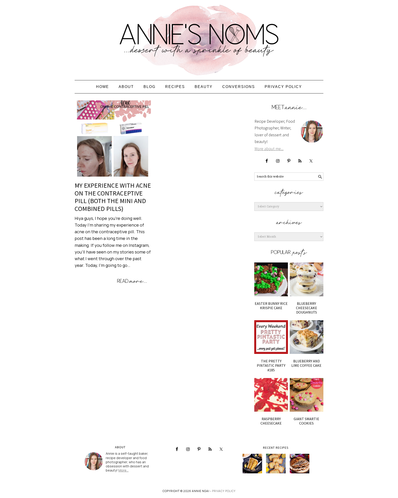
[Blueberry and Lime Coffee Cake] (306, 337)
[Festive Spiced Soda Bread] (299, 463)
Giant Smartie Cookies (306, 420)
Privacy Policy (224, 491)
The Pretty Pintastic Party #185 (271, 365)
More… (123, 470)
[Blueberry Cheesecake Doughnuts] (306, 279)
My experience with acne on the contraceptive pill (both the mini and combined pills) (113, 197)
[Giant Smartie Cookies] (306, 395)
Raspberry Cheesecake (271, 420)
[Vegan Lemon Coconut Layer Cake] (252, 463)
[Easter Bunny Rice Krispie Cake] (271, 279)
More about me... (269, 148)
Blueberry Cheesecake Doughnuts (306, 308)
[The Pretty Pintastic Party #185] (271, 337)
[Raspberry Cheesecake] (271, 395)
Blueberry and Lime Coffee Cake (306, 363)
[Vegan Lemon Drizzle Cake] (276, 463)
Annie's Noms (199, 38)
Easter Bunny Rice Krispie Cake (271, 305)
